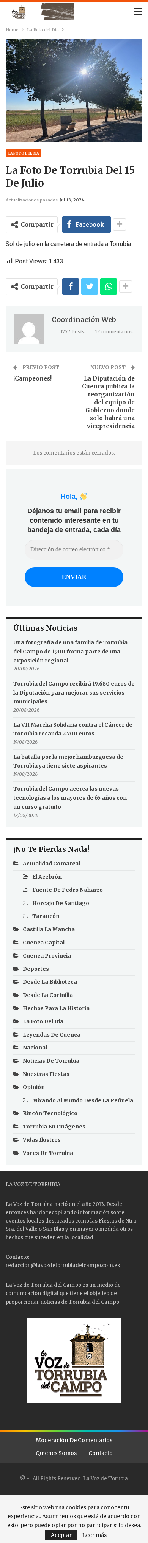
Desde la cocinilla (48, 995)
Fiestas (108, 1221)
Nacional (35, 1047)
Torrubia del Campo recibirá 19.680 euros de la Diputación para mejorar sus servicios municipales (74, 692)
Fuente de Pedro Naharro (67, 890)
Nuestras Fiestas (46, 1074)
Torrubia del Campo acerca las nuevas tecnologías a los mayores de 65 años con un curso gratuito (70, 797)
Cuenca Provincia (47, 955)
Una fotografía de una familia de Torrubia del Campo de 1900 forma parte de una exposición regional (70, 651)
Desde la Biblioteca (50, 981)
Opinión (34, 1087)
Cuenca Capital (44, 942)
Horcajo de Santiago (60, 903)
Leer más (94, 1535)
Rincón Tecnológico (50, 1113)
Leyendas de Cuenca (51, 1034)
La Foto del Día (23, 153)
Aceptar (61, 1535)
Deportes (36, 969)
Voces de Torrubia (48, 1153)
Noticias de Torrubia (51, 1060)
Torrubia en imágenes (54, 1126)
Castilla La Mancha (49, 929)
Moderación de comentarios (74, 1440)
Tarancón (46, 916)
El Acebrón (47, 876)
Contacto (100, 1453)
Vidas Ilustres (42, 1139)
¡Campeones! (32, 378)
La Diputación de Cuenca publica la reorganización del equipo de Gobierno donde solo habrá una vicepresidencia (108, 402)
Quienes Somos (56, 1453)
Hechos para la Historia (56, 1008)
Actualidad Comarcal (51, 863)
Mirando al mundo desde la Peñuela (82, 1100)
